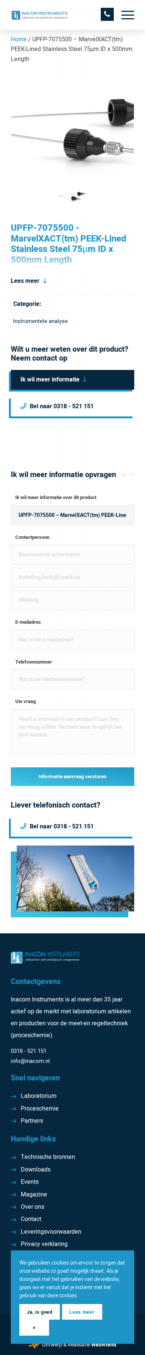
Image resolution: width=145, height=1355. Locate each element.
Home (19, 39)
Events (30, 1181)
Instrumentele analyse (40, 321)
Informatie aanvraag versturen (72, 776)
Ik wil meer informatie (50, 379)
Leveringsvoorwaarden (51, 1231)
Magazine (34, 1194)
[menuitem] (124, 15)
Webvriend (103, 1345)
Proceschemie (40, 1108)
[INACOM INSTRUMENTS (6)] (60, 15)
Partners (32, 1120)
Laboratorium (39, 1096)
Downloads (36, 1169)
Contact (31, 1219)
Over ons (32, 1206)
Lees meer (25, 281)
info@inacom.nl (30, 1061)
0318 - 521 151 (28, 1051)
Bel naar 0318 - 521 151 (62, 406)
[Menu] (124, 15)
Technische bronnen (48, 1157)
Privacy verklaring (44, 1244)
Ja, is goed (39, 1312)
